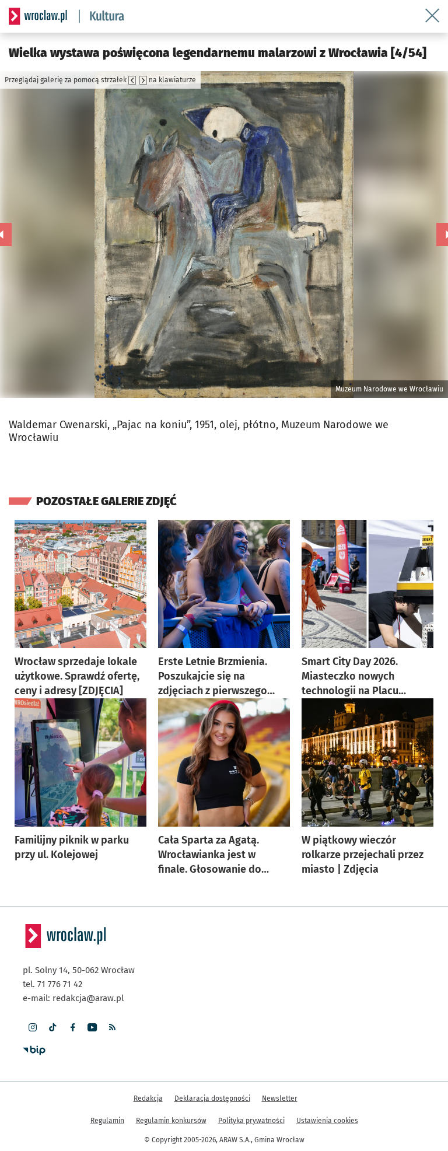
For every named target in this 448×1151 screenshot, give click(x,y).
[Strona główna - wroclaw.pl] (38, 16)
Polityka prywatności (251, 1121)
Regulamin (107, 1121)
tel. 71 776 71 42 (52, 984)
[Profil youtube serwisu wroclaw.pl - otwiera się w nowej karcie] (92, 1027)
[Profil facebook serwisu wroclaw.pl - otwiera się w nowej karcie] (72, 1027)
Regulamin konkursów (171, 1121)
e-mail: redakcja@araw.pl (73, 998)
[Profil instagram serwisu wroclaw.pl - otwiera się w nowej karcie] (32, 1027)
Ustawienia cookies (327, 1121)
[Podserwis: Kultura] (102, 16)
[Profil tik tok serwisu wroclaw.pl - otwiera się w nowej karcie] (52, 1027)
